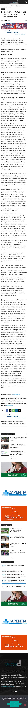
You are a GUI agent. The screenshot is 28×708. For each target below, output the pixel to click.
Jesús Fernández (8, 421)
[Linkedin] (16, 410)
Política (3, 441)
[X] (10, 410)
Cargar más (13, 458)
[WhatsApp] (13, 410)
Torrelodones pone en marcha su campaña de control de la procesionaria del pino (17, 530)
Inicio (2, 5)
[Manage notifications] (25, 705)
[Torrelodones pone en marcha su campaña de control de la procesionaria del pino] (5, 530)
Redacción (4, 20)
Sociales (5, 5)
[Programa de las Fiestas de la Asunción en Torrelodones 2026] (5, 538)
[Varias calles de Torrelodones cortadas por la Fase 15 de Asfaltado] (5, 439)
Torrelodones (22, 423)
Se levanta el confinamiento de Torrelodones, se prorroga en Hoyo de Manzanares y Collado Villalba (18, 453)
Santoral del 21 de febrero (13, 423)
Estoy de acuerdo (14, 701)
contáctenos (9, 405)
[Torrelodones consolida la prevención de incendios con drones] (5, 545)
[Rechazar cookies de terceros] (26, 701)
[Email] (19, 410)
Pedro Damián (4, 423)
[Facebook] (7, 410)
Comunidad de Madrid (4, 455)
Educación (3, 448)
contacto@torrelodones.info (7, 686)
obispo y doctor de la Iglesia (18, 421)
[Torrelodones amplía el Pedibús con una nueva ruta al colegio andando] (5, 552)
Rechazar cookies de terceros (14, 703)
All (26, 434)
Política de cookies (14, 706)
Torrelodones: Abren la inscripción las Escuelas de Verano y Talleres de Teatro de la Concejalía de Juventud (13, 586)
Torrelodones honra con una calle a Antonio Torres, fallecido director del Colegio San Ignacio (18, 446)
